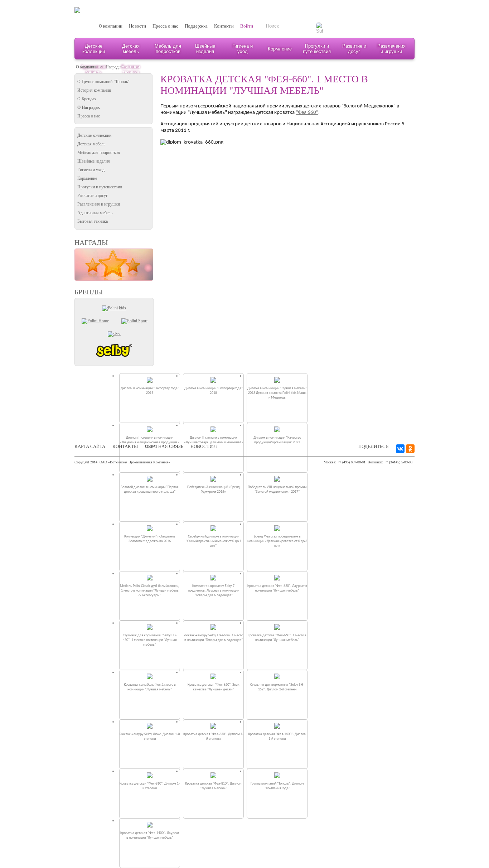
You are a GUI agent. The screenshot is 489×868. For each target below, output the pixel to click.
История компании (94, 90)
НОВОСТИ (201, 446)
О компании (110, 26)
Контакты (224, 26)
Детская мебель (131, 48)
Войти (246, 26)
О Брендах (86, 98)
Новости (137, 26)
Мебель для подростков (168, 48)
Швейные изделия (205, 48)
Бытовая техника (92, 221)
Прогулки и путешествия (317, 48)
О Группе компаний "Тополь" (103, 81)
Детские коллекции (93, 48)
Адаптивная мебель (94, 212)
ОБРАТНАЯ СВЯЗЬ (164, 446)
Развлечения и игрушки (391, 48)
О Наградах (88, 107)
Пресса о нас (165, 26)
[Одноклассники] (410, 448)
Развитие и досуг (354, 48)
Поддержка (196, 26)
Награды (113, 66)
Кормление (280, 49)
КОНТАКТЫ (125, 446)
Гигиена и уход (242, 48)
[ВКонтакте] (400, 448)
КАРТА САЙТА (89, 446)
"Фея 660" (307, 112)
